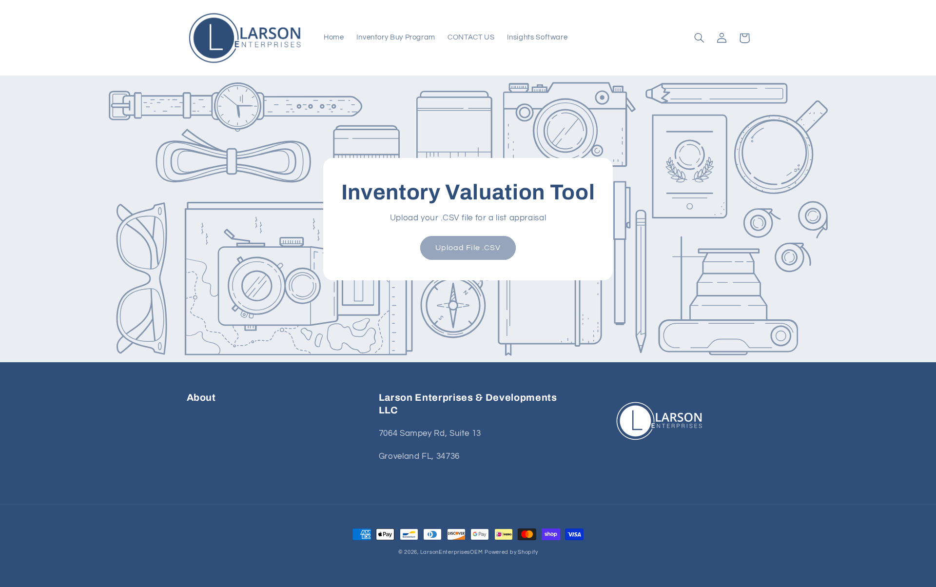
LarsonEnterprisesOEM (451, 552)
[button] (699, 38)
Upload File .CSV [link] (468, 248)
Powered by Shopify (511, 552)
